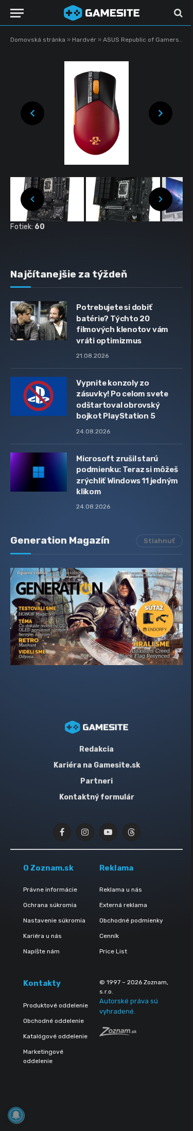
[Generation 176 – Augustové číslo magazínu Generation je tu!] (96, 616)
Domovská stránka (37, 39)
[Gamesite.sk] (101, 13)
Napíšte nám (41, 951)
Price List (113, 951)
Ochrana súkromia (50, 905)
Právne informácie (50, 889)
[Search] (177, 13)
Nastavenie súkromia (54, 920)
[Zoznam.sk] (117, 1033)
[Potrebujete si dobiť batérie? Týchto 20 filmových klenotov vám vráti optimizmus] (38, 320)
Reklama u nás (120, 889)
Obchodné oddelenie (53, 1020)
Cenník (109, 935)
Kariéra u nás (42, 935)
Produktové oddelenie (55, 1005)
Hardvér (85, 39)
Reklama (116, 868)
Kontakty (42, 983)
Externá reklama (123, 905)
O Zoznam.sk (48, 868)
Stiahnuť (159, 541)
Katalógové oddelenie (55, 1036)
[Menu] (17, 13)
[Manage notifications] (16, 1115)
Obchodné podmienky (131, 920)
